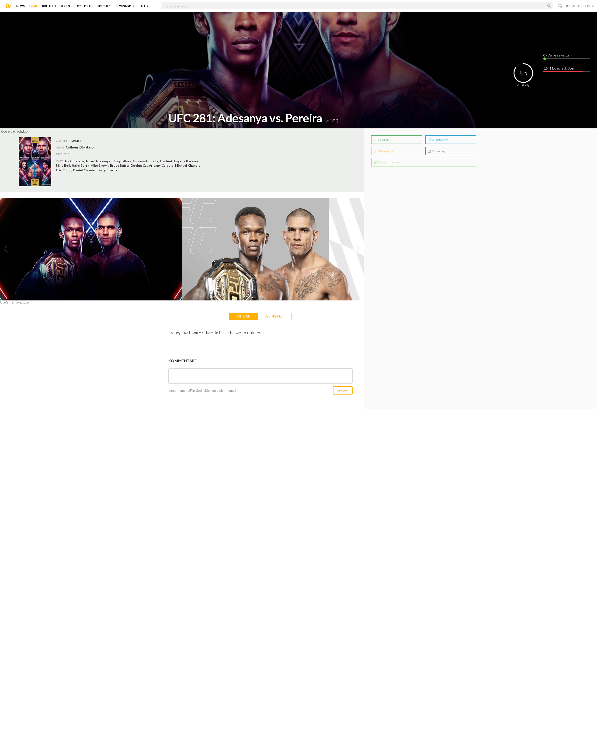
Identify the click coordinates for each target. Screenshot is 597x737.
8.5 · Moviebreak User (558, 68)
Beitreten (574, 5)
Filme (33, 5)
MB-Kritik (243, 316)
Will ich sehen (439, 139)
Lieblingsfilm (385, 151)
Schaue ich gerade (388, 162)
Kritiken (49, 5)
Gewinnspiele (125, 5)
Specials (104, 5)
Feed (144, 5)
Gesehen (383, 139)
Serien (65, 5)
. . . (155, 5)
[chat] (560, 6)
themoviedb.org (20, 131)
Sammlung (438, 151)
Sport (76, 140)
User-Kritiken (275, 316)
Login (590, 5)
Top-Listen (84, 5)
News (20, 5)
